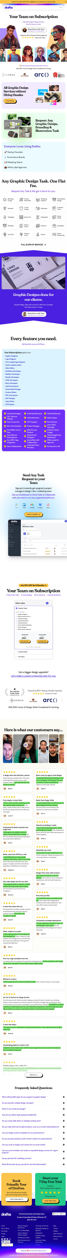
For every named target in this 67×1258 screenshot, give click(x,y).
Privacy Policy (54, 1255)
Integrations (39, 1233)
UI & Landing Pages (23, 1230)
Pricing (3, 1233)
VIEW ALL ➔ (33, 1075)
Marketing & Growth (24, 1237)
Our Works (4, 1231)
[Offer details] (45, 585)
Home (3, 1226)
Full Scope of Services (32, 244)
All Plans (32, 2)
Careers (55, 1228)
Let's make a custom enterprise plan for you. (33, 675)
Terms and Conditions (43, 1255)
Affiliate (55, 1231)
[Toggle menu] (61, 7)
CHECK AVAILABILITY (16, 1199)
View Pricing (10, 101)
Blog (54, 1226)
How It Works (5, 1228)
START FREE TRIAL (25, 641)
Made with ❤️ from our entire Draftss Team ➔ (33, 1250)
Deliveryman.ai (57, 1236)
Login (3, 1236)
